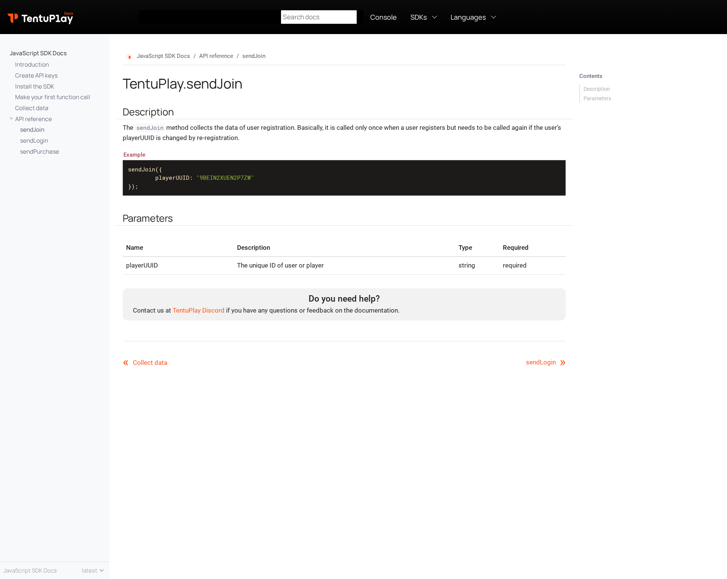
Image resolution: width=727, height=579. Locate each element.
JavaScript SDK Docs (38, 53)
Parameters (597, 98)
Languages (468, 17)
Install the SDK (34, 86)
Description (596, 89)
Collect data (31, 108)
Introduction (32, 64)
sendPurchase (39, 151)
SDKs (418, 17)
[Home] (131, 56)
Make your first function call (52, 97)
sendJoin (32, 129)
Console (383, 17)
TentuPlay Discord (199, 310)
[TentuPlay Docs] (73, 17)
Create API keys (36, 75)
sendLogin (34, 140)
